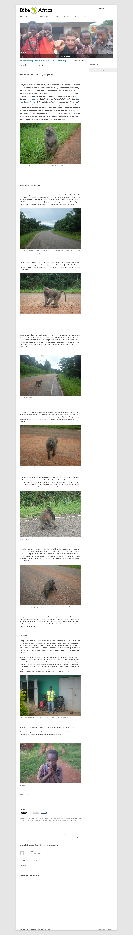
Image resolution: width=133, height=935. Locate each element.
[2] (23, 52)
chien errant (34, 99)
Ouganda (54, 820)
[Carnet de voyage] (66, 39)
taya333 (31, 852)
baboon (27, 820)
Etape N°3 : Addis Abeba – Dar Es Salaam (48, 61)
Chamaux (39, 105)
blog (31, 61)
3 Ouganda (65, 61)
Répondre (23, 865)
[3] (25, 52)
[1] (21, 52)
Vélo (59, 820)
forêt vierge (47, 820)
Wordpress (109, 929)
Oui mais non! (25, 835)
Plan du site (47, 929)
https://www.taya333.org (33, 861)
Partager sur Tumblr (44, 813)
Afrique (22, 820)
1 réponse (23, 70)
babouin (32, 820)
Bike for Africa (24, 61)
